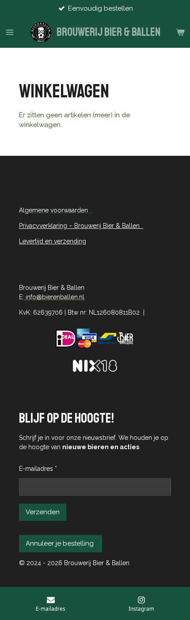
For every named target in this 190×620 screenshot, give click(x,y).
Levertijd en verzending (52, 241)
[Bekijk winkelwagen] (180, 32)
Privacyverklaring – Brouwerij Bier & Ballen (81, 225)
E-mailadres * (38, 468)
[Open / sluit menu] (9, 32)
